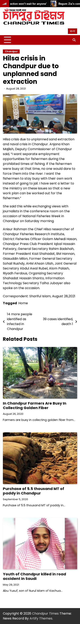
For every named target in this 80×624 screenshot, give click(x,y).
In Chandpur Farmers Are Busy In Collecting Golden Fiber (34, 405)
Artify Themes (41, 618)
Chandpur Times (45, 613)
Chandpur (11, 51)
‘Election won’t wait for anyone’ (21, 3)
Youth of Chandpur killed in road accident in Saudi (34, 576)
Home (23, 303)
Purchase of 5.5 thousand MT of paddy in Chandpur (33, 491)
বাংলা (72, 31)
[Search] (74, 40)
